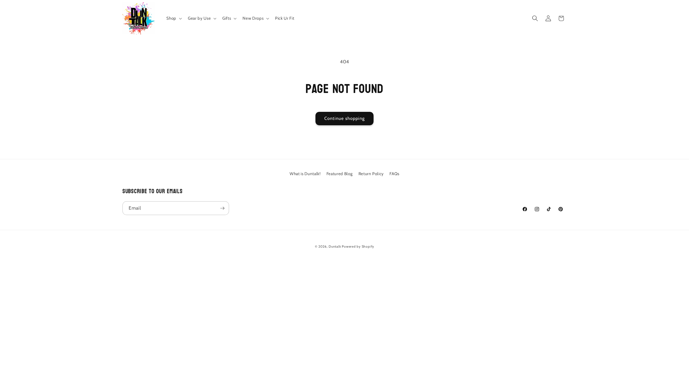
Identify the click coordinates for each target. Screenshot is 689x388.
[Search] (535, 18)
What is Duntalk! (305, 173)
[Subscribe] (222, 208)
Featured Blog (339, 173)
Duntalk (335, 246)
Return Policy (371, 173)
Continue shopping (344, 118)
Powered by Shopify (358, 246)
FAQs (394, 173)
